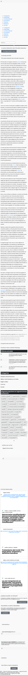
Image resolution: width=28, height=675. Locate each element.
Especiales (6, 17)
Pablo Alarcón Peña (7, 512)
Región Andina (4, 382)
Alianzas (6, 22)
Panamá (19, 427)
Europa (2, 387)
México (23, 425)
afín (24, 67)
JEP (25, 422)
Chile (21, 399)
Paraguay (4, 430)
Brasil (3, 399)
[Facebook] (3, 11)
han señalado (11, 215)
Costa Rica (13, 404)
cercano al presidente (6, 97)
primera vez (18, 86)
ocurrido (12, 307)
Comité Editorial (8, 19)
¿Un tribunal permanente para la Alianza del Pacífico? (18, 367)
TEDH (3, 435)
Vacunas (4, 438)
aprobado (3, 290)
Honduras (21, 419)
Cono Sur (3, 384)
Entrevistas (7, 20)
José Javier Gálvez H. (10, 578)
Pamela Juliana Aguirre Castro (13, 510)
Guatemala (5, 419)
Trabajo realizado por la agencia (8, 673)
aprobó (19, 62)
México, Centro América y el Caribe (11, 560)
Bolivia (24, 396)
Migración (15, 425)
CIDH (3, 401)
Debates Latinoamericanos (8, 376)
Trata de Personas (12, 435)
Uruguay (23, 435)
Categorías (7, 16)
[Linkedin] (10, 11)
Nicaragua (4, 427)
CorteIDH (4, 404)
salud (11, 432)
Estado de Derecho (7, 417)
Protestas (4, 432)
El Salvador (5, 414)
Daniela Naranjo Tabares (11, 547)
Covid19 (3, 406)
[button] (14, 41)
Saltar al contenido (6, 1)
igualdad (4, 422)
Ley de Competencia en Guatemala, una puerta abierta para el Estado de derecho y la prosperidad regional (12, 584)
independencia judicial (15, 422)
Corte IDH (19, 401)
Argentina (16, 396)
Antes (14, 165)
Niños (12, 427)
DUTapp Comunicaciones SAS (10, 674)
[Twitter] (6, 11)
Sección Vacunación (8, 529)
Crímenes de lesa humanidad (16, 406)
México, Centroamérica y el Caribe (9, 379)
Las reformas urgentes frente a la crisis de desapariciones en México (18, 354)
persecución (14, 430)
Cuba (3, 409)
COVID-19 (21, 404)
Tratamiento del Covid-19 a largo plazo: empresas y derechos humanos (13, 551)
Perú (21, 430)
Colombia (10, 401)
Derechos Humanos (7, 412)
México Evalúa (21, 99)
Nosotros (6, 23)
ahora (19, 170)
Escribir (6, 25)
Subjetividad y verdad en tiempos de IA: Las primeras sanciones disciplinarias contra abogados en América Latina (18, 361)
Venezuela (13, 438)
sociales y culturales (21, 432)
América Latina (6, 396)
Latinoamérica (5, 425)
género (13, 419)
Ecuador (18, 412)
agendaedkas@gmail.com (8, 632)
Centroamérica (13, 399)
